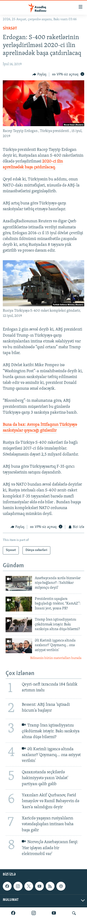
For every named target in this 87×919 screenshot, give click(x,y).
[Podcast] (60, 886)
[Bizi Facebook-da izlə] (13, 913)
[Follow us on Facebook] (7, 886)
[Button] (39, 74)
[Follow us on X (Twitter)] (28, 886)
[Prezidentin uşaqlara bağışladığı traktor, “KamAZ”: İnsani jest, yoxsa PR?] (19, 604)
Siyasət (10, 29)
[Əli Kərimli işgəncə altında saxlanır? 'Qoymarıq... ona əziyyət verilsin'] (19, 645)
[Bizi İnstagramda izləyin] (33, 913)
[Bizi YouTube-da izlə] (54, 913)
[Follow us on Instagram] (17, 886)
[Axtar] (74, 913)
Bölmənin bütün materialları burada (55, 658)
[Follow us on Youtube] (39, 886)
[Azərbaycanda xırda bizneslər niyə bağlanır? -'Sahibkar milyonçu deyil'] (19, 583)
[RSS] (50, 886)
